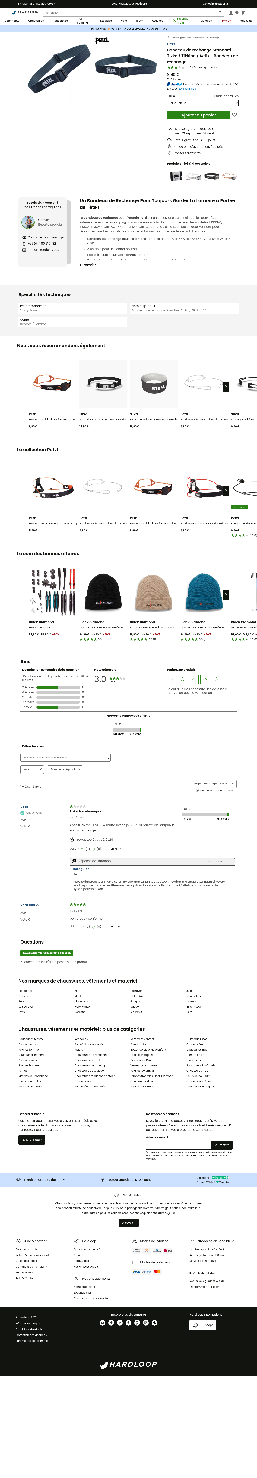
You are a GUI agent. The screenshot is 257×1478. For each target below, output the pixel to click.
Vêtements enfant (142, 1039)
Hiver (139, 21)
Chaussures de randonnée (92, 1055)
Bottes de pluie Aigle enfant (148, 1049)
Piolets (79, 1049)
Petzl (171, 44)
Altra (77, 991)
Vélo (124, 21)
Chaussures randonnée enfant (95, 1076)
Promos (226, 21)
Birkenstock (193, 1006)
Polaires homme (29, 1065)
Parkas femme (27, 1044)
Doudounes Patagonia (200, 1086)
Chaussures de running (90, 1065)
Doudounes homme (31, 1055)
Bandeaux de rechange (207, 38)
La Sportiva (25, 1006)
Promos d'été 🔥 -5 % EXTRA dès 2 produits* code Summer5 (128, 29)
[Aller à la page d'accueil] (170, 37)
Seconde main (182, 21)
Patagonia (25, 991)
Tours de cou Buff (198, 1076)
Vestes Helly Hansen (143, 1065)
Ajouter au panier (198, 115)
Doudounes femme (31, 1039)
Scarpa (135, 1001)
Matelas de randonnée (33, 1076)
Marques (206, 21)
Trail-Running (82, 21)
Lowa (21, 1012)
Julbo (189, 991)
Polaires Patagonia (142, 1055)
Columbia (136, 996)
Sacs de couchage (30, 1086)
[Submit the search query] (220, 13)
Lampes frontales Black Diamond (151, 1076)
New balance (195, 996)
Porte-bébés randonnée (90, 1086)
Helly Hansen (83, 1006)
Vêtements (12, 21)
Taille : (171, 96)
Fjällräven (136, 991)
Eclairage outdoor (182, 38)
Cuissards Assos (196, 1039)
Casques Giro (195, 1044)
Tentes (22, 1071)
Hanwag (191, 1001)
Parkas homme (28, 1060)
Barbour (80, 1012)
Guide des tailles (226, 96)
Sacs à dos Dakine (142, 1086)
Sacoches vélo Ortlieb (200, 1065)
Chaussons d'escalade (89, 1071)
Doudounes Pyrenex (143, 1060)
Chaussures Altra (197, 1071)
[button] (59, 69)
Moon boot (82, 1001)
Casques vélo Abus (198, 1081)
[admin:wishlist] (234, 115)
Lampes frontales (29, 1081)
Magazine (246, 21)
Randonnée (60, 21)
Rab (21, 1001)
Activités (157, 21)
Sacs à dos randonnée (89, 1044)
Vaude (134, 1006)
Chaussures (36, 21)
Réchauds (81, 1039)
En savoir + (88, 264)
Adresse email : (157, 1137)
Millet (78, 996)
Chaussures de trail (87, 1060)
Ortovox (23, 996)
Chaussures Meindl (142, 1081)
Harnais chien (195, 1055)
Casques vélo (83, 1081)
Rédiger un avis (208, 68)
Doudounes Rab (196, 1049)
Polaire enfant (139, 1044)
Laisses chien (195, 1060)
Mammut (136, 1012)
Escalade (106, 21)
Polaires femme (28, 1049)
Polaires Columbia (142, 1071)
